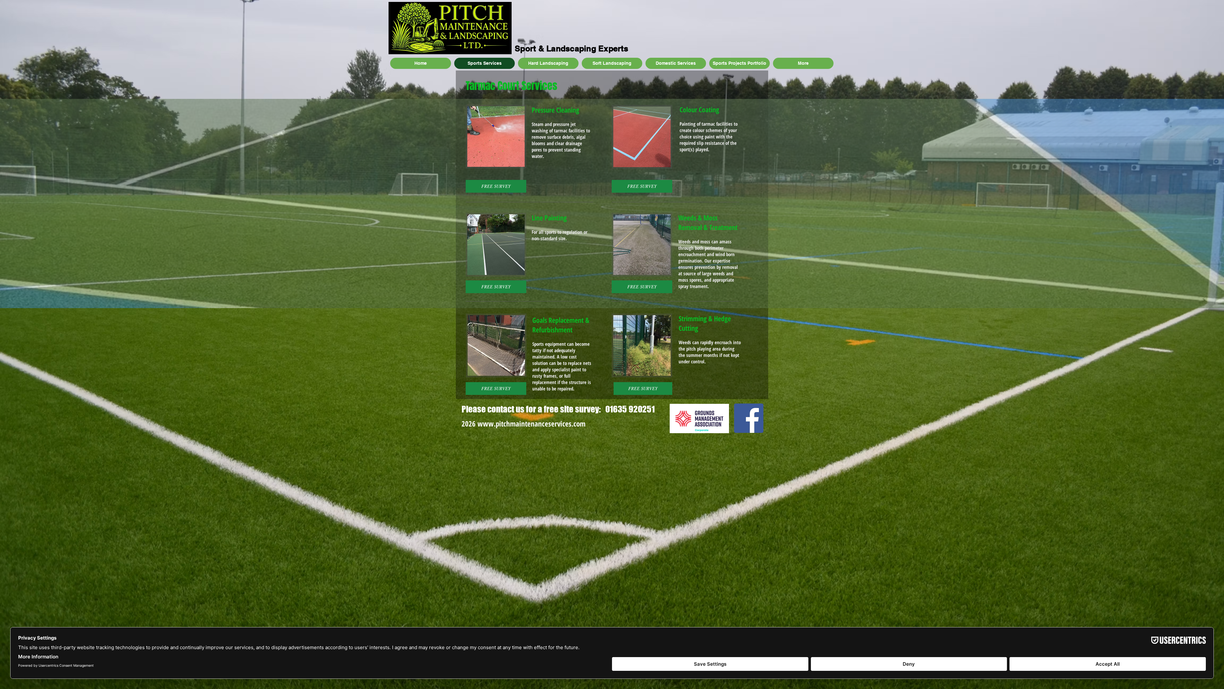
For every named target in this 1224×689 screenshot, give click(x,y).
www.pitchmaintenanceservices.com (531, 424)
